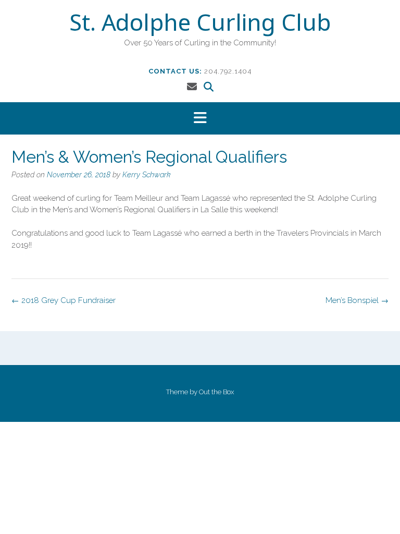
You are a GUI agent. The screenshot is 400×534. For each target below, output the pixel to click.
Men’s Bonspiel (357, 300)
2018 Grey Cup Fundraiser (63, 300)
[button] (200, 118)
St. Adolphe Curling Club (200, 24)
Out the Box (216, 392)
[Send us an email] (192, 86)
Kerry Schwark (146, 175)
